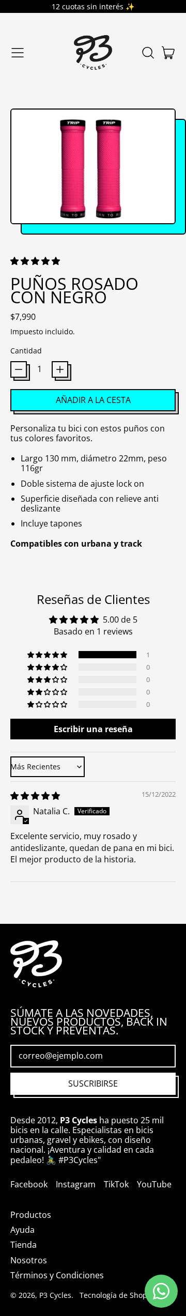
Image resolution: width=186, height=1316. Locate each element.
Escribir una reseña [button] (93, 729)
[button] (148, 52)
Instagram (76, 1184)
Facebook (29, 1184)
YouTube (154, 1184)
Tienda (23, 1244)
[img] (35, 795)
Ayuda (22, 1229)
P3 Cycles (55, 1295)
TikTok (116, 1184)
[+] (60, 369)
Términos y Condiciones (57, 1275)
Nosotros (28, 1260)
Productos (30, 1214)
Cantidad (26, 350)
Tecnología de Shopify (118, 1295)
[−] (18, 369)
